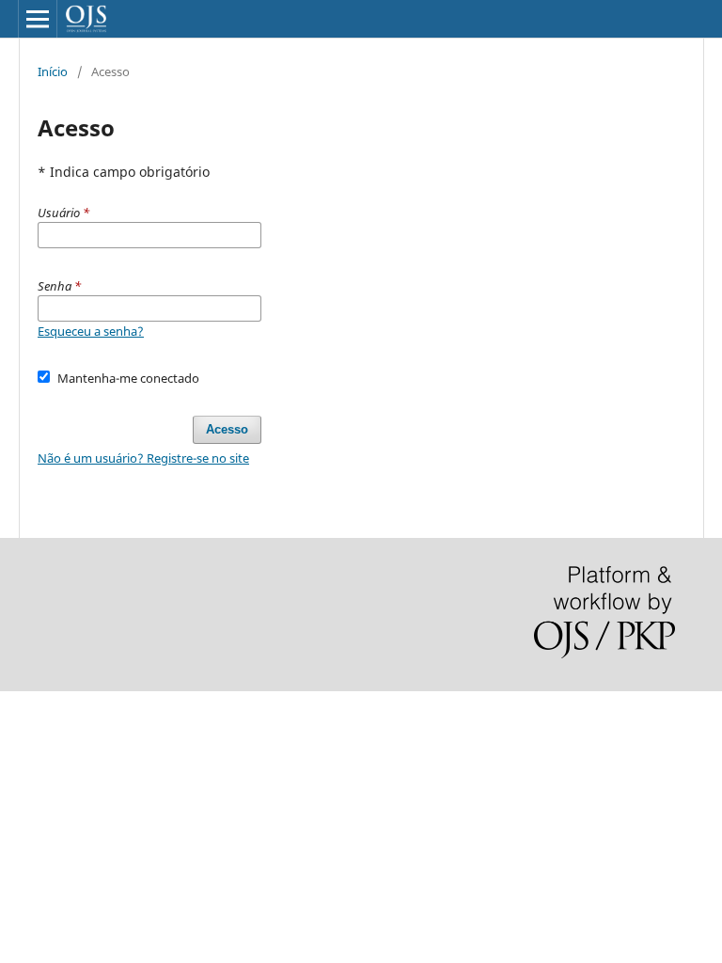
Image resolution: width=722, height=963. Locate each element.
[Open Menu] (37, 19)
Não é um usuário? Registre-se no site (143, 458)
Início (53, 71)
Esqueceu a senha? (91, 331)
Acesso (227, 429)
